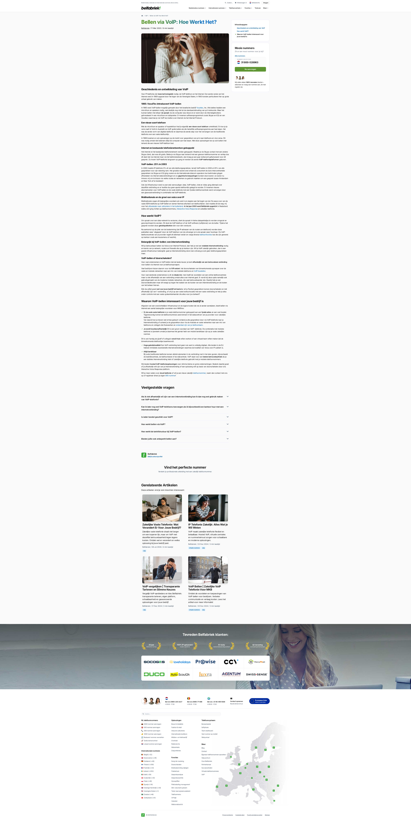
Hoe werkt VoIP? (243, 31)
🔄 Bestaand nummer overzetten (152, 737)
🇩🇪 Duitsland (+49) (147, 761)
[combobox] (182, 714)
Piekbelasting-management (180, 784)
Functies (174, 757)
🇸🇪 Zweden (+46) (147, 794)
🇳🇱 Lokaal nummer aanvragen (151, 744)
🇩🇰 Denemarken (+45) (149, 758)
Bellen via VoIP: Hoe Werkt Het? (159, 15)
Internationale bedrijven (179, 734)
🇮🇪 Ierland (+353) (147, 771)
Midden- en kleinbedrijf (179, 737)
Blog (203, 748)
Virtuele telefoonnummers (210, 771)
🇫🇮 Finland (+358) (147, 764)
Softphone (205, 727)
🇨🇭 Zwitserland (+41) (148, 798)
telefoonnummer (199, 373)
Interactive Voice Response (187, 209)
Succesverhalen (207, 768)
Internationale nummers (150, 751)
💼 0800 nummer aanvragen (151, 724)
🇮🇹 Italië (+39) (146, 774)
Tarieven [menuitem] (258, 8)
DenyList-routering (177, 761)
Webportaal (205, 737)
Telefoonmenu (176, 794)
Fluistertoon (175, 771)
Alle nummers (240, 56)
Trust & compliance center (254, 815)
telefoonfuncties (206, 235)
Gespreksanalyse (177, 774)
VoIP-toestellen (199, 271)
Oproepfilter (175, 781)
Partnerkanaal (206, 764)
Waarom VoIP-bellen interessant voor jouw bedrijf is (250, 35)
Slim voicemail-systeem (179, 788)
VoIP (146, 15)
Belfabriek (145, 28)
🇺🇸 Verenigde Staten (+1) (150, 791)
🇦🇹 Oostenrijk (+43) (148, 778)
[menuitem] (197, 8)
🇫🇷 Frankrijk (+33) (147, 768)
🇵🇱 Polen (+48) (146, 781)
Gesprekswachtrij (177, 778)
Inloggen (265, 3)
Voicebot (174, 801)
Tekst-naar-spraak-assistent (180, 791)
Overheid (174, 741)
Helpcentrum (206, 758)
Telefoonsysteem (208, 720)
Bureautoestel (206, 724)
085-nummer (170, 376)
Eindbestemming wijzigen (179, 768)
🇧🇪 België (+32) (146, 754)
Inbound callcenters (178, 731)
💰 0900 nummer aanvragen (151, 734)
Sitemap (267, 815)
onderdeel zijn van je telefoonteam (189, 325)
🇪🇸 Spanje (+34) (147, 784)
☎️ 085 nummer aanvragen (150, 727)
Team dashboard (207, 731)
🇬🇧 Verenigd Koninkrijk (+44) (151, 788)
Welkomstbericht (177, 804)
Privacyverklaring (227, 815)
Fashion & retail (176, 727)
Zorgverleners (176, 750)
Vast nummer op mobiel (209, 734)
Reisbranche (175, 744)
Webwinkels (175, 747)
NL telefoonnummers (149, 720)
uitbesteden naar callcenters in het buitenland (165, 206)
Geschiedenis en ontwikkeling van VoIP (251, 28)
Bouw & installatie (177, 724)
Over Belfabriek (207, 761)
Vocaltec (200, 108)
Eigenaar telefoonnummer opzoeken (214, 754)
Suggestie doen (239, 815)
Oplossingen (176, 720)
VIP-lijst (173, 798)
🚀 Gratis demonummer (149, 741)
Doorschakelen (176, 764)
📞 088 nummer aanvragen (150, 731)
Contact (204, 751)
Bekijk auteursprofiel (155, 456)
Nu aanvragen (250, 69)
